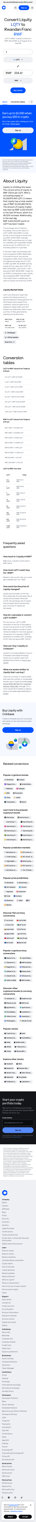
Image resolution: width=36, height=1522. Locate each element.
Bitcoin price (7, 1466)
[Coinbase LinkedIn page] (9, 1497)
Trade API (6, 1421)
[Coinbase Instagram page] (15, 1497)
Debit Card (6, 1348)
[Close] (30, 1505)
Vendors (5, 1225)
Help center (7, 1299)
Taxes (4, 1293)
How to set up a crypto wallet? (14, 1286)
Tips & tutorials (8, 1267)
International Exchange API (13, 1453)
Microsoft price (8, 1489)
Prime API (6, 1456)
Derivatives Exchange (10, 1388)
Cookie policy (7, 1232)
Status (4, 1325)
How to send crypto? (10, 1289)
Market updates (8, 1273)
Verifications (7, 1434)
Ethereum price (8, 1470)
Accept (25, 1517)
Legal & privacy (8, 1228)
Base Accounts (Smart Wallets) (14, 1411)
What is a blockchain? (10, 1283)
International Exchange (11, 1385)
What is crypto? (8, 1280)
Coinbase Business (9, 1362)
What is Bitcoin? (8, 1276)
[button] (32, 7)
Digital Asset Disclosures (12, 1244)
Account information (10, 1312)
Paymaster (6, 1424)
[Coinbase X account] (2, 1497)
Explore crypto (8, 1251)
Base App (5, 1335)
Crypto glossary (8, 1270)
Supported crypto (9, 1322)
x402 (4, 1418)
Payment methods (9, 1316)
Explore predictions (10, 1352)
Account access (8, 1319)
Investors (6, 1222)
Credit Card (6, 1345)
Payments (6, 1365)
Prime (4, 1375)
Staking (5, 1378)
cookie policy (13, 1505)
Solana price (7, 1473)
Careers (5, 1206)
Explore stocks (8, 1254)
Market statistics (9, 1257)
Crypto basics (7, 1264)
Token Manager (8, 1368)
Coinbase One (7, 1339)
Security (5, 1219)
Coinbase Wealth (9, 1342)
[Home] (4, 7)
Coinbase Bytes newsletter (13, 1260)
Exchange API (7, 1450)
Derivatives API (8, 1460)
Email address (7, 1118)
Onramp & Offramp (9, 1414)
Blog (4, 1212)
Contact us (6, 1303)
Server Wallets (8, 1405)
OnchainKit (6, 1427)
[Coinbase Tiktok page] (21, 1497)
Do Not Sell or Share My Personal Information (15, 1239)
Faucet (5, 1447)
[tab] (4, 102)
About (4, 1202)
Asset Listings (7, 1359)
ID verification (7, 1309)
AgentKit (5, 1440)
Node (4, 1437)
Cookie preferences (10, 1235)
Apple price (6, 1486)
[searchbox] (18, 80)
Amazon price (7, 1493)
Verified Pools (8, 1391)
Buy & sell (6, 1332)
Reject (10, 1517)
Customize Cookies (16, 1511)
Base (4, 1401)
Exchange (6, 1382)
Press (4, 1215)
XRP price (6, 1476)
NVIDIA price (7, 1483)
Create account (8, 1306)
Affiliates (6, 1209)
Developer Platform (10, 1398)
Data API (5, 1430)
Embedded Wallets (9, 1408)
